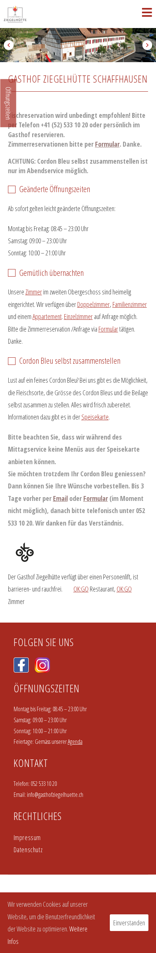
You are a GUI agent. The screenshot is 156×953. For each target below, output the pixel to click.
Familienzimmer (129, 304)
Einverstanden (129, 922)
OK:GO (81, 588)
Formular (107, 144)
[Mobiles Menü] (147, 14)
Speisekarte (95, 416)
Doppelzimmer (93, 304)
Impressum (27, 837)
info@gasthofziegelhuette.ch (55, 794)
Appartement (47, 316)
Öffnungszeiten (8, 103)
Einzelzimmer (78, 316)
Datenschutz (28, 849)
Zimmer (33, 291)
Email (60, 498)
